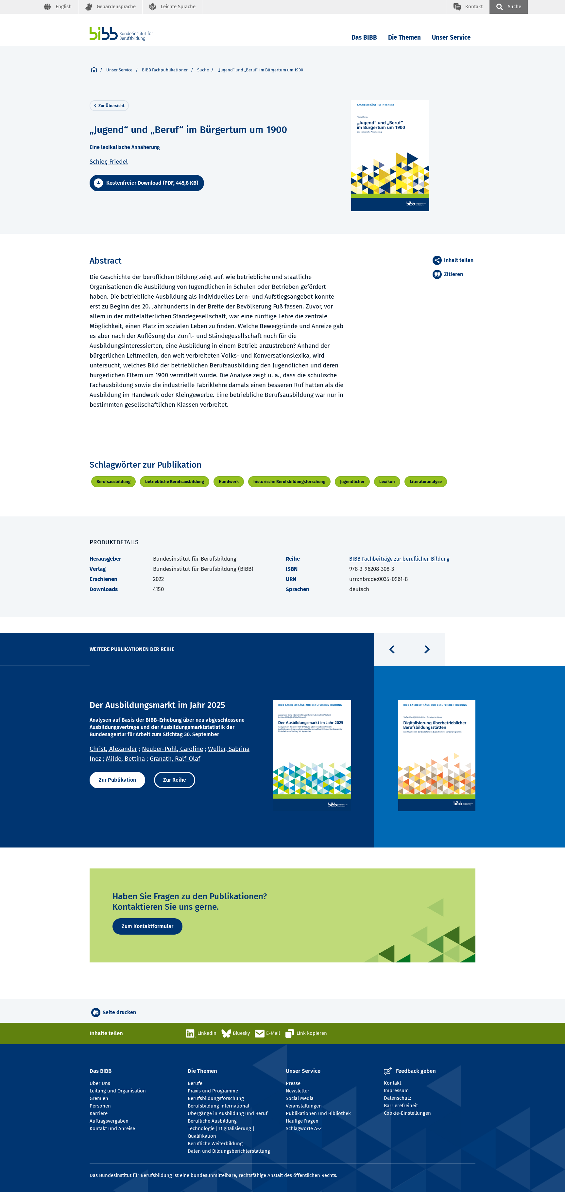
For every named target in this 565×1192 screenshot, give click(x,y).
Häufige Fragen (302, 1121)
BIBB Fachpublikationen (165, 69)
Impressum (396, 1090)
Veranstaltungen (304, 1106)
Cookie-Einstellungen (407, 1113)
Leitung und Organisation (118, 1091)
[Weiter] (427, 649)
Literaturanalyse (426, 481)
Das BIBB (364, 37)
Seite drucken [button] (119, 1012)
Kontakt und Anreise (112, 1128)
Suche (203, 69)
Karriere (99, 1113)
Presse (293, 1083)
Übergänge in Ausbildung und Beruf (227, 1113)
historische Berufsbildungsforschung (289, 481)
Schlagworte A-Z (304, 1128)
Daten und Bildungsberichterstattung (229, 1151)
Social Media (300, 1098)
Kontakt (392, 1083)
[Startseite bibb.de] (131, 34)
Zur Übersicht (111, 105)
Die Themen (404, 37)
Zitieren (453, 274)
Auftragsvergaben (109, 1121)
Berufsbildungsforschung (216, 1098)
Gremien (99, 1098)
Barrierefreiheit (401, 1105)
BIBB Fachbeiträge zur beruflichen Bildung (399, 559)
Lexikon (387, 481)
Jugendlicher (352, 481)
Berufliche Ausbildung (212, 1121)
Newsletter (297, 1091)
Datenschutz (397, 1098)
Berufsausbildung (113, 481)
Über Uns (100, 1083)
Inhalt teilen (458, 260)
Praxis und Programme (213, 1091)
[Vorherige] (391, 649)
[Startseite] (94, 70)
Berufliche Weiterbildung (215, 1143)
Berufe (195, 1083)
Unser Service (451, 37)
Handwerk (229, 481)
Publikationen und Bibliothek (318, 1113)
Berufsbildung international (218, 1106)
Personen (100, 1106)
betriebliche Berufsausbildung (174, 481)
